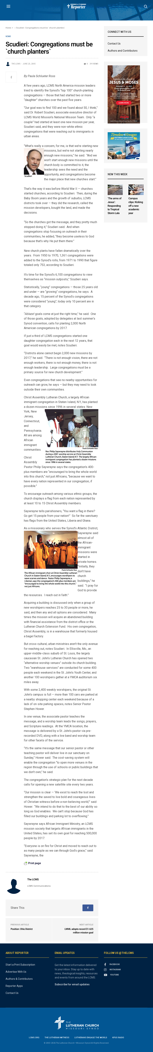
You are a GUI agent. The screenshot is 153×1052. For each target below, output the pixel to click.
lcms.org (34, 1037)
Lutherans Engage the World (90, 1037)
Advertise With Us (16, 971)
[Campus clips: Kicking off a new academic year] (136, 189)
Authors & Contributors (19, 978)
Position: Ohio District (21, 929)
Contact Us (114, 43)
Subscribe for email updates (72, 984)
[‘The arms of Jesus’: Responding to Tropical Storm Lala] (115, 189)
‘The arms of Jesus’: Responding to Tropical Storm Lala (114, 206)
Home (8, 28)
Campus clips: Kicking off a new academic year (135, 206)
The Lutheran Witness (57, 1037)
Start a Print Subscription (20, 964)
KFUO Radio (118, 1037)
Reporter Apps (14, 985)
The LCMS (16, 64)
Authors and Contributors (123, 50)
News (8, 36)
